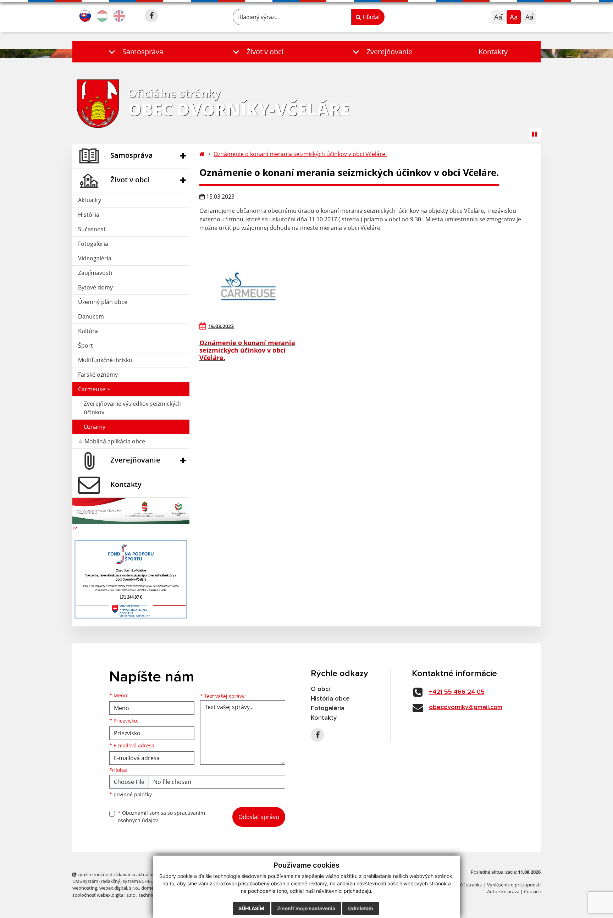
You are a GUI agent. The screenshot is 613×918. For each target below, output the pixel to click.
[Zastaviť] (535, 134)
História (88, 215)
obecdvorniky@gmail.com (465, 707)
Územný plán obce (102, 302)
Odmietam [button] (360, 908)
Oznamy (94, 427)
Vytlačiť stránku (465, 884)
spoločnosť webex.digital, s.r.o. (104, 895)
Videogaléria (94, 258)
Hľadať (370, 17)
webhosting (84, 888)
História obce (330, 699)
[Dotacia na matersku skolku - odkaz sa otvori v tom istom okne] (130, 515)
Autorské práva (503, 891)
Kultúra (88, 331)
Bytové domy (95, 287)
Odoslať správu (258, 817)
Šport (85, 345)
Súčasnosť (92, 229)
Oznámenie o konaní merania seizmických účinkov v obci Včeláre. (300, 154)
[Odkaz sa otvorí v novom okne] (151, 15)
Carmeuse (92, 389)
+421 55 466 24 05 (457, 692)
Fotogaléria (93, 244)
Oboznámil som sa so (161, 816)
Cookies (532, 891)
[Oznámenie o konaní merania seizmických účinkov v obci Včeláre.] (251, 288)
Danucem (91, 316)
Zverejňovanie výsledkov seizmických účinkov (133, 408)
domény (150, 888)
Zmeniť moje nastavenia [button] (306, 908)
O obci (320, 689)
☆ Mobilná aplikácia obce (111, 441)
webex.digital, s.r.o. (119, 888)
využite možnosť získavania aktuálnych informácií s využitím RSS (144, 874)
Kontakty (493, 51)
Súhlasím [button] (251, 908)
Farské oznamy (98, 374)
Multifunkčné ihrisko (105, 360)
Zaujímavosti (95, 273)
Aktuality (89, 200)
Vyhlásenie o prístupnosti (514, 884)
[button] (134, 51)
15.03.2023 (221, 326)
